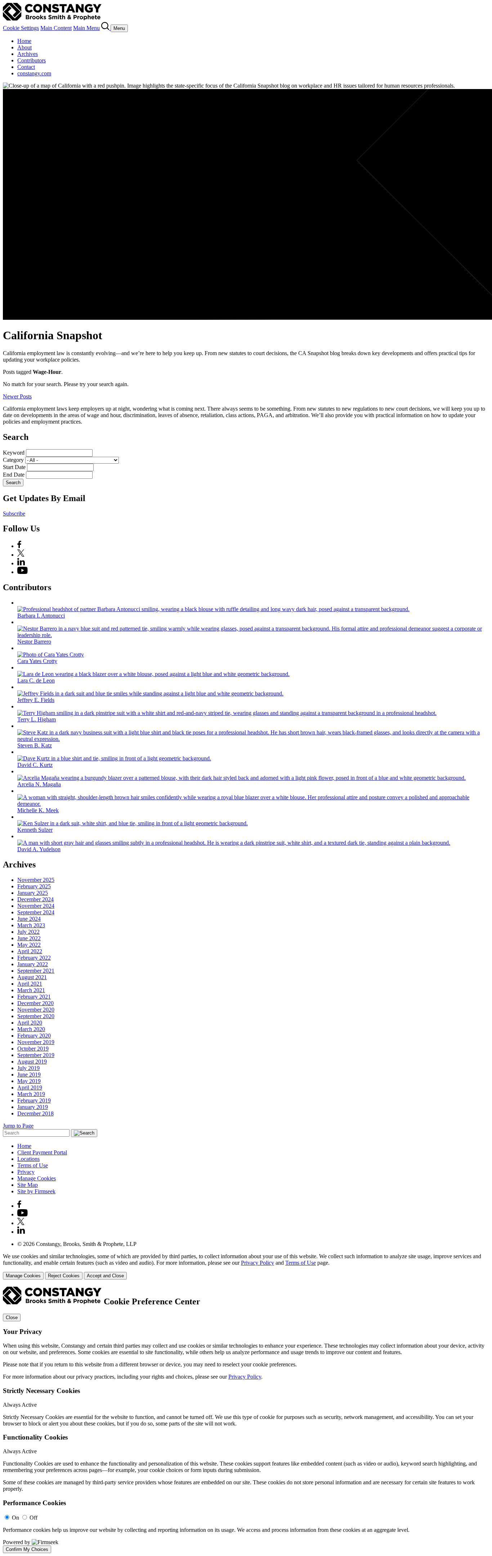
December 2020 (35, 1003)
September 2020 (35, 1016)
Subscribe (14, 513)
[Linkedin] (21, 1232)
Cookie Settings (21, 28)
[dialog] (246, 1266)
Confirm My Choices (27, 1549)
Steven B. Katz (34, 745)
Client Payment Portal (42, 1152)
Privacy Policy (257, 1263)
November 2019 (35, 1042)
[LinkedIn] (21, 563)
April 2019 (29, 1087)
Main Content (56, 28)
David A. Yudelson (39, 849)
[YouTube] (22, 572)
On (15, 1518)
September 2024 (35, 912)
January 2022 (32, 964)
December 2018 (35, 1113)
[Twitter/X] (20, 555)
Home (24, 41)
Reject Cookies (64, 1275)
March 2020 (31, 1029)
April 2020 (29, 1023)
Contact (26, 67)
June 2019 (29, 1074)
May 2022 (29, 945)
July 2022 (28, 932)
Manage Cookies (36, 1178)
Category (13, 460)
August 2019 (32, 1061)
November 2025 (35, 880)
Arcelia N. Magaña (39, 784)
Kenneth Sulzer (35, 830)
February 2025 (34, 886)
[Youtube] (22, 1214)
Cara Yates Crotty (37, 661)
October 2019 (33, 1049)
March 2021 (31, 990)
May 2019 (29, 1081)
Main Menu (86, 28)
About (24, 47)
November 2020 (35, 1010)
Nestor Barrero (34, 641)
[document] (246, 1420)
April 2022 (29, 951)
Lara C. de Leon (36, 680)
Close (12, 1317)
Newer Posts (17, 396)
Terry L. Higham (36, 719)
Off (33, 1518)
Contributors (31, 60)
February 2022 (34, 958)
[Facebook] (19, 546)
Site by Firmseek (36, 1191)
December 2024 (35, 899)
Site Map (27, 1185)
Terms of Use (32, 1165)
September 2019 (35, 1055)
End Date (13, 475)
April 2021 (29, 984)
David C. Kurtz (35, 765)
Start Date (14, 467)
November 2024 (35, 906)
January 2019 (32, 1107)
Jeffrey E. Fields (35, 700)
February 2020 (34, 1036)
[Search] (106, 28)
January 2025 (32, 893)
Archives (27, 54)
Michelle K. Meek (38, 810)
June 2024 (29, 919)
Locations (28, 1159)
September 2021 (35, 971)
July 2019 (28, 1068)
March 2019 (31, 1094)
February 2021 (34, 997)
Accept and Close (105, 1275)
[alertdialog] (246, 1420)
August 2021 (32, 977)
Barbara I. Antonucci (41, 616)
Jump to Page (18, 1126)
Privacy (26, 1172)
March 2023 (31, 925)
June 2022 (29, 938)
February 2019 (34, 1100)
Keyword (13, 453)
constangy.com (34, 73)
